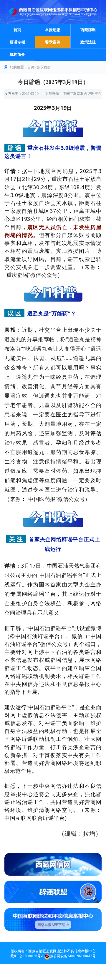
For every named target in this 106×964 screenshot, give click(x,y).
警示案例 (52, 42)
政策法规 (88, 42)
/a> (52, 892)
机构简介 (17, 54)
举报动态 (52, 30)
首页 (17, 30)
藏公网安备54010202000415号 (73, 956)
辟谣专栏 (17, 42)
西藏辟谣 (88, 30)
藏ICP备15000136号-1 (27, 956)
